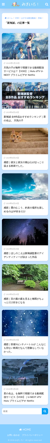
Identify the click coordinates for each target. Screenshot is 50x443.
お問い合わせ (13, 435)
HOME (26, 429)
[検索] (45, 411)
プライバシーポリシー (32, 435)
